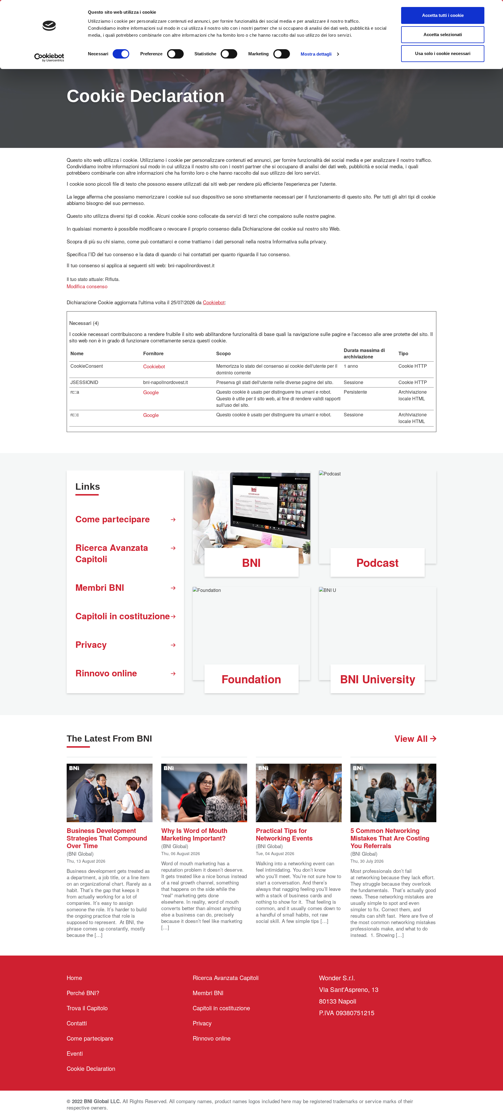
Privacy (91, 644)
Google (151, 392)
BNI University (377, 679)
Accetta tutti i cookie (443, 15)
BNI (251, 562)
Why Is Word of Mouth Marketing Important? (194, 834)
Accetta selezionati (443, 34)
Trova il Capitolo (87, 1008)
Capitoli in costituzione (122, 615)
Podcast (377, 562)
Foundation (251, 679)
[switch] (175, 54)
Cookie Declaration (91, 1068)
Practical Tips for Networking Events (284, 834)
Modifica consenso (87, 286)
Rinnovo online (106, 672)
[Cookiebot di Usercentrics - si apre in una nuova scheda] (49, 57)
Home (74, 977)
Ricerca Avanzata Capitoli (111, 553)
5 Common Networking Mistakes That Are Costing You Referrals (389, 837)
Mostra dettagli (316, 54)
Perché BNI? (83, 992)
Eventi (75, 1053)
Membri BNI (99, 587)
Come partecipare (112, 518)
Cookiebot (214, 302)
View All (412, 738)
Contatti (77, 1023)
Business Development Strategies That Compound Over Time (107, 837)
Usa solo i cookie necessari (442, 53)
